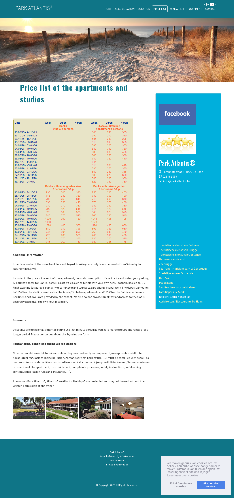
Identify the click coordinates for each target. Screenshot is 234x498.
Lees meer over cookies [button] (182, 475)
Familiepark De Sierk (171, 292)
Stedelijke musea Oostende (176, 273)
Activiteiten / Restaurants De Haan (181, 301)
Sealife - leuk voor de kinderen (177, 287)
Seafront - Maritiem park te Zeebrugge (183, 268)
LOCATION (144, 9)
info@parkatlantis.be (176, 181)
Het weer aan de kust (172, 259)
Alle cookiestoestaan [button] (211, 485)
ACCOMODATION (125, 9)
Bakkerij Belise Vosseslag (174, 296)
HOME (108, 9)
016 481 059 (170, 176)
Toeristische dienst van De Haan (179, 245)
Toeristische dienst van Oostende (180, 254)
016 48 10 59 (117, 460)
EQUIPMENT (195, 9)
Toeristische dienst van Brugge (178, 250)
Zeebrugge (166, 264)
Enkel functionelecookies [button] (181, 485)
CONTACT (211, 9)
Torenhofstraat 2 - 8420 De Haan (182, 172)
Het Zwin (164, 278)
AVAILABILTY (177, 9)
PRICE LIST (159, 9)
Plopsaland (166, 282)
